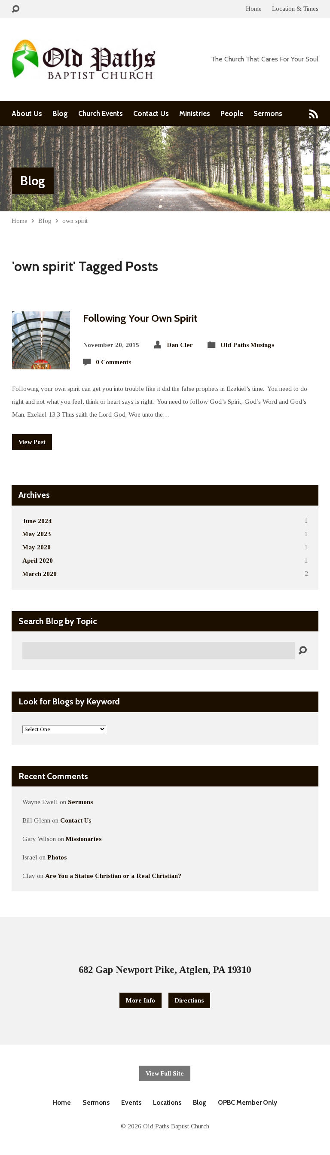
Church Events (100, 113)
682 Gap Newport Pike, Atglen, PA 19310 (165, 969)
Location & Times (295, 8)
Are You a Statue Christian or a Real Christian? (113, 875)
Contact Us (151, 113)
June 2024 (37, 520)
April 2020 (37, 560)
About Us (27, 113)
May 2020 (36, 547)
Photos (57, 857)
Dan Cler (180, 344)
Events (131, 1102)
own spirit (75, 220)
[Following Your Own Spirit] (41, 362)
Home (254, 8)
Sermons (268, 113)
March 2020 (39, 573)
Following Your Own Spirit (140, 318)
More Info (140, 1000)
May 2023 (36, 533)
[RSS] (313, 113)
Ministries (194, 113)
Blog (60, 113)
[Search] (302, 650)
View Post (32, 442)
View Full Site (165, 1073)
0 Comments (113, 362)
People (231, 113)
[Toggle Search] (15, 9)
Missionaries (83, 838)
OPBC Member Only (247, 1102)
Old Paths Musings (247, 344)
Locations (167, 1102)
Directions (189, 1000)
